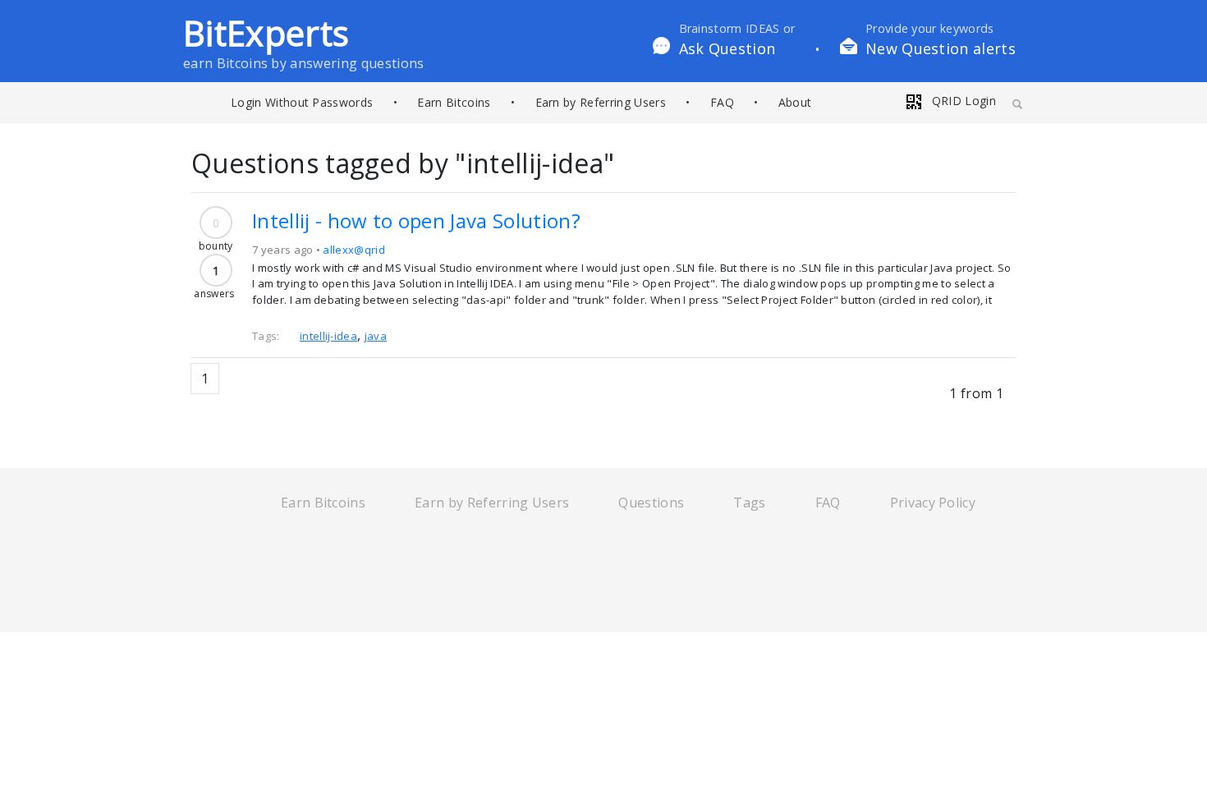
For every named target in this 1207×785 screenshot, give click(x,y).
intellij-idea (328, 335)
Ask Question (727, 48)
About (795, 102)
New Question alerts (940, 48)
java (376, 335)
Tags (749, 502)
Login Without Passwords (302, 102)
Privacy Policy (932, 502)
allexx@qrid (354, 249)
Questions (651, 502)
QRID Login (962, 100)
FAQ (722, 102)
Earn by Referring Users (600, 102)
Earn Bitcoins (453, 102)
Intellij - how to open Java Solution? (416, 220)
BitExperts (266, 32)
